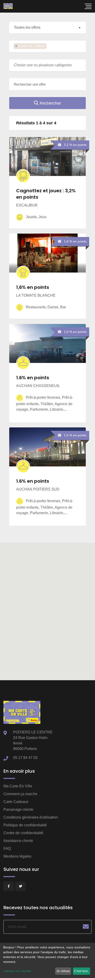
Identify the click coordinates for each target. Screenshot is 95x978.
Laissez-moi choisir (17, 971)
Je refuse (63, 971)
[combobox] (47, 28)
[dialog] (47, 960)
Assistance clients (18, 841)
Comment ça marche (20, 794)
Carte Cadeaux (15, 802)
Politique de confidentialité (25, 825)
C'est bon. (81, 971)
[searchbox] (49, 46)
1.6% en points (32, 377)
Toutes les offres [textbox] (27, 27)
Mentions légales (17, 856)
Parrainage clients (18, 809)
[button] (49, 636)
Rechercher (50, 103)
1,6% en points (32, 287)
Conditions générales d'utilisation (30, 817)
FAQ (7, 848)
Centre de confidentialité (23, 833)
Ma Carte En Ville (17, 786)
